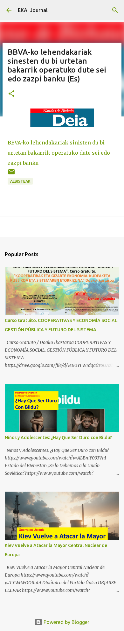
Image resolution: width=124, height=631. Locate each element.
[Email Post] (11, 174)
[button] (11, 94)
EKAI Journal (33, 10)
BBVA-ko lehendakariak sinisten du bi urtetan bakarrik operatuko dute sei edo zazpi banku (59, 152)
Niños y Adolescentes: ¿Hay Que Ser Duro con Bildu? (58, 437)
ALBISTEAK (20, 181)
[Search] (115, 10)
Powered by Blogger (65, 622)
